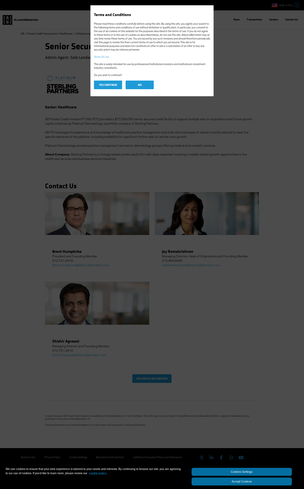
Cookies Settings (242, 471)
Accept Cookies (242, 481)
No (140, 85)
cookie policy (98, 473)
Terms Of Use (101, 57)
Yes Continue (108, 85)
